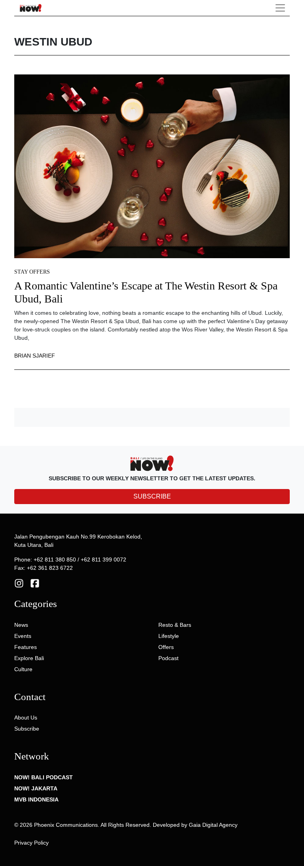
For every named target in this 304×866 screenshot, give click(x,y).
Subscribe (26, 728)
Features (25, 647)
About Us (25, 717)
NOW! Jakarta (35, 788)
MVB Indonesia (36, 799)
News (21, 625)
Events (22, 636)
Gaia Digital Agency (213, 825)
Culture (23, 669)
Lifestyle (168, 636)
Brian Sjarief (34, 355)
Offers (166, 647)
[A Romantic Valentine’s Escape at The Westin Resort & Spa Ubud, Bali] (152, 165)
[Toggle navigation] (280, 8)
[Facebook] (35, 583)
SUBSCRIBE (152, 496)
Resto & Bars (174, 625)
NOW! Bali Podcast (43, 777)
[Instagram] (19, 583)
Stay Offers (32, 272)
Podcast (168, 658)
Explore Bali (29, 658)
